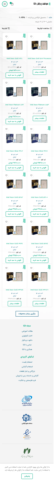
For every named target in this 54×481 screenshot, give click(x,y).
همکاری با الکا (27, 349)
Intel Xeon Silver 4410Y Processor (14, 152)
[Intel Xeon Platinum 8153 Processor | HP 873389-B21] (39, 91)
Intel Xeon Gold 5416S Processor (39, 244)
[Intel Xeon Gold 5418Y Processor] (14, 183)
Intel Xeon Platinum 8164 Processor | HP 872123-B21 (14, 106)
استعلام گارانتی (27, 366)
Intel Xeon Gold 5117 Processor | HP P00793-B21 (39, 59)
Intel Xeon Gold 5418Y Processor (14, 198)
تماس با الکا (27, 345)
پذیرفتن (27, 476)
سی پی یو (39, 61)
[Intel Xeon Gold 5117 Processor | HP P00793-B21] (39, 45)
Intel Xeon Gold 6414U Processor (14, 244)
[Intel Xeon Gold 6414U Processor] (14, 230)
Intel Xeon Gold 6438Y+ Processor (39, 291)
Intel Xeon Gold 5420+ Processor (39, 198)
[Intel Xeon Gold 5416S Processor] (39, 230)
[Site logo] (41, 3)
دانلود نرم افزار (27, 340)
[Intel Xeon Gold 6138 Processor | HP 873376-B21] (14, 45)
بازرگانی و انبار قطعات (27, 371)
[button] (14, 75)
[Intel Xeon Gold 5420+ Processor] (39, 183)
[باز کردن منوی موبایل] (5, 4)
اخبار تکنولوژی (27, 336)
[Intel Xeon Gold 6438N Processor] (14, 276)
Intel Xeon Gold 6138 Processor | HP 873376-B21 (14, 59)
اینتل (39, 64)
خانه (50, 17)
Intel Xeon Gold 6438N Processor (14, 291)
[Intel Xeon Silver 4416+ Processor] (39, 137)
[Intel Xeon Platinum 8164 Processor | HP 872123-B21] (14, 91)
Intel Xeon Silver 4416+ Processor (39, 152)
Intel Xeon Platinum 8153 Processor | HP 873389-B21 (39, 106)
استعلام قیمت (27, 362)
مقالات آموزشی (27, 331)
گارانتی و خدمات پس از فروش (27, 376)
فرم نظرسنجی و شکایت (27, 380)
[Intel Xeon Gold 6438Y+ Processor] (39, 276)
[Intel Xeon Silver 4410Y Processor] (14, 137)
